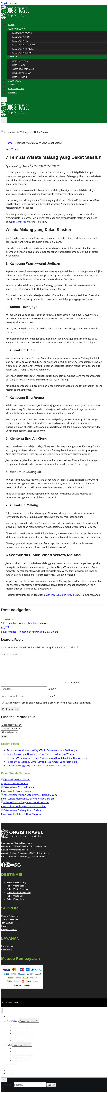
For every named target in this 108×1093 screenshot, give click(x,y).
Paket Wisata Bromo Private (16, 791)
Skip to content (9, 3)
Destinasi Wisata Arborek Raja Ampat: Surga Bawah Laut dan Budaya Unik (47, 758)
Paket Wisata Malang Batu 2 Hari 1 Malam (23, 806)
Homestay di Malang (21, 73)
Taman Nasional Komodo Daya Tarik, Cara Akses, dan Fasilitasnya (42, 750)
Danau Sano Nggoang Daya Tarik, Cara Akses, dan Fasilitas (38, 765)
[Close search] (4, 1080)
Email (51, 696)
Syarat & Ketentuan (10, 919)
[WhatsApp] (15, 866)
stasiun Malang (22, 221)
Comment (72, 682)
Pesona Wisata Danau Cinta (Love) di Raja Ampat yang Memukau (42, 761)
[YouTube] (12, 866)
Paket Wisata (7, 946)
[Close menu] (2, 1010)
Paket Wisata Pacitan (22, 53)
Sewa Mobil (6, 949)
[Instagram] (8, 866)
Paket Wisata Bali (20, 41)
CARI (4, 736)
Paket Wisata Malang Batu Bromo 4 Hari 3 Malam (28, 798)
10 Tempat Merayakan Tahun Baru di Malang (25, 621)
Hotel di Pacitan (20, 77)
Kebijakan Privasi (9, 929)
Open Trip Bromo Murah (14, 783)
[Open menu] (4, 120)
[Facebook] (3, 866)
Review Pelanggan (9, 916)
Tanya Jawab (7, 923)
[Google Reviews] (19, 866)
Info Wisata (12, 149)
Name (51, 688)
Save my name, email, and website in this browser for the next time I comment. (47, 702)
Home (9, 142)
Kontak (4, 926)
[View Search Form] (4, 99)
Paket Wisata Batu (15, 886)
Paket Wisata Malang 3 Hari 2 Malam (21, 814)
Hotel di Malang (20, 61)
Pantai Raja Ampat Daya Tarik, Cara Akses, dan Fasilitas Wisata (40, 754)
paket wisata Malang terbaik (59, 594)
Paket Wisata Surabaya (22, 49)
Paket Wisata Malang (22, 33)
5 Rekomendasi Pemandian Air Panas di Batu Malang (29, 630)
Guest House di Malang (23, 69)
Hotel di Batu (18, 65)
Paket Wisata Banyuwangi (24, 45)
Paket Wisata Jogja (21, 37)
